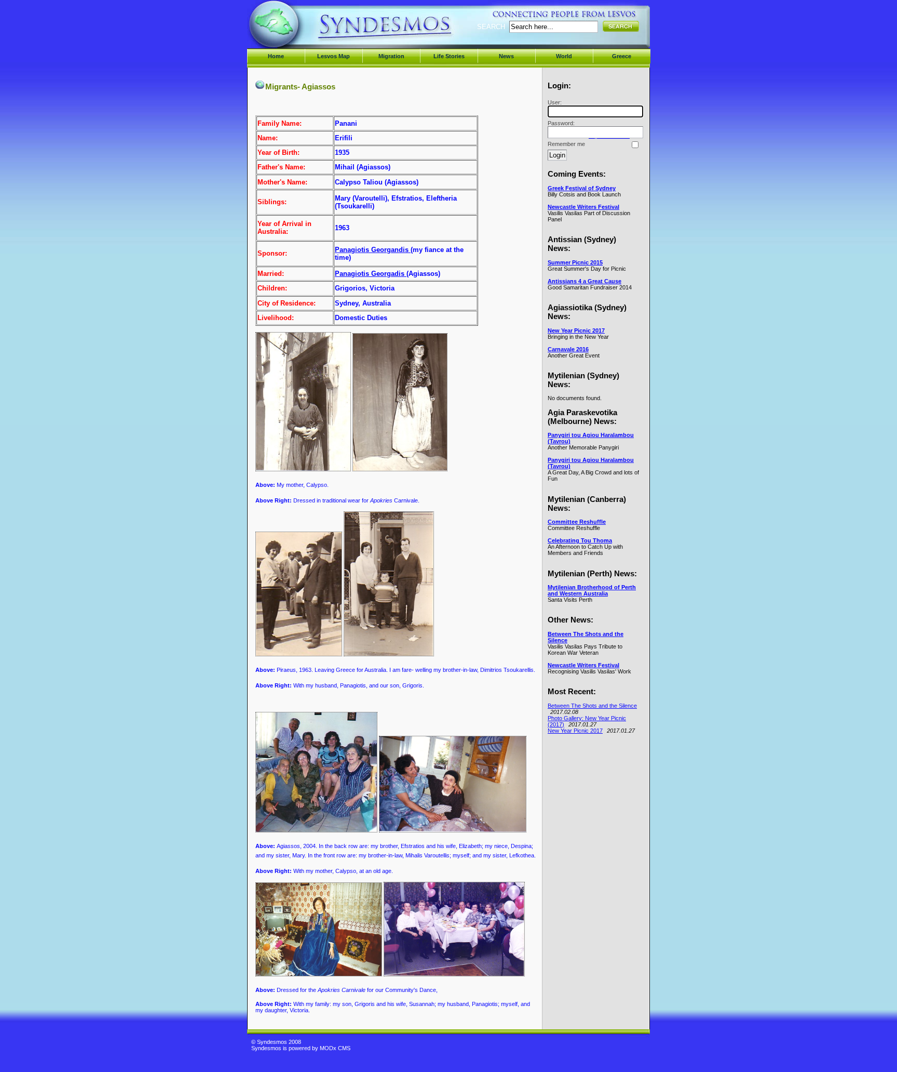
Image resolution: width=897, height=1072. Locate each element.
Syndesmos (313, 30)
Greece (621, 56)
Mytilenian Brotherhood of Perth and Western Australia (592, 590)
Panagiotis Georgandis (373, 250)
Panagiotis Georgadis (370, 273)
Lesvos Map (333, 56)
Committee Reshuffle (577, 522)
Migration (391, 56)
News (506, 56)
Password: (561, 123)
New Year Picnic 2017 (576, 330)
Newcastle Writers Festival (583, 207)
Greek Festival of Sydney (582, 188)
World (564, 56)
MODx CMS (335, 1048)
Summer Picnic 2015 (575, 262)
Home (276, 56)
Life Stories (449, 56)
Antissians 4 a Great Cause (584, 281)
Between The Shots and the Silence (592, 706)
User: (555, 102)
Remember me (566, 144)
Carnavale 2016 (568, 349)
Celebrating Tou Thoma (580, 540)
